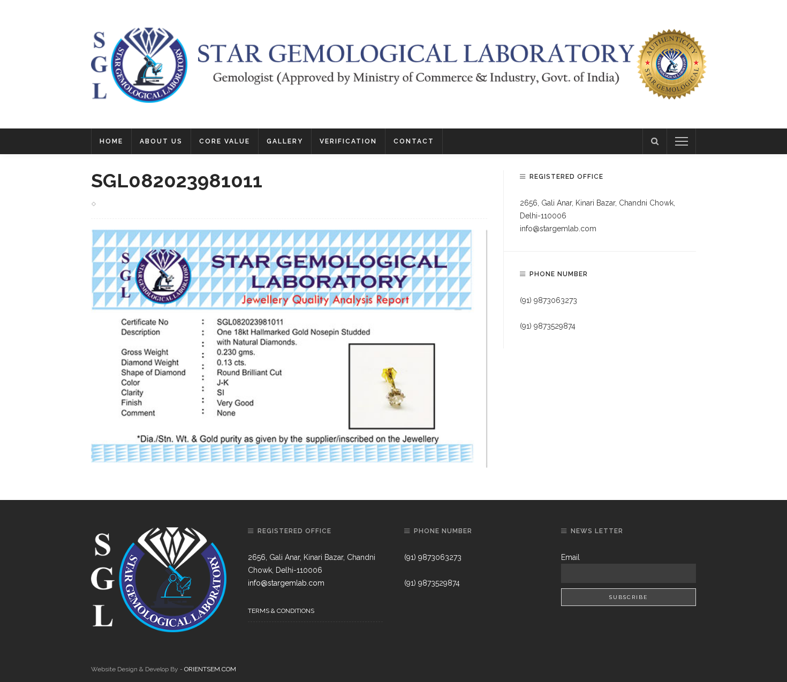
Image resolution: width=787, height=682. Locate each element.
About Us (161, 141)
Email (570, 557)
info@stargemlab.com (558, 228)
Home (111, 141)
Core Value (224, 141)
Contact (414, 141)
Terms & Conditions (281, 611)
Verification (348, 141)
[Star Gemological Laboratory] (139, 63)
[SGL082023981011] (289, 348)
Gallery (285, 141)
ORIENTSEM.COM (210, 669)
